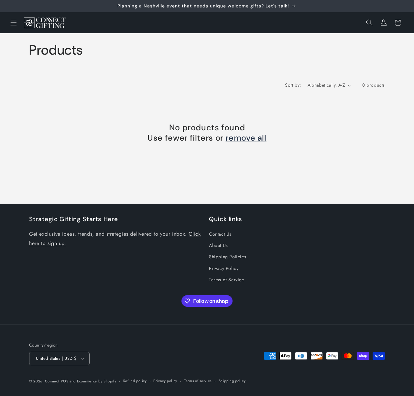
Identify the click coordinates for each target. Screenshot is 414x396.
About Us (218, 245)
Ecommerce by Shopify (96, 381)
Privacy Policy (223, 268)
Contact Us (220, 234)
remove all (245, 138)
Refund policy (135, 380)
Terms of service (198, 380)
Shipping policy (232, 380)
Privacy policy (165, 380)
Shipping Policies (227, 257)
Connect (52, 381)
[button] (13, 23)
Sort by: (293, 85)
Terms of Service (226, 279)
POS (64, 381)
